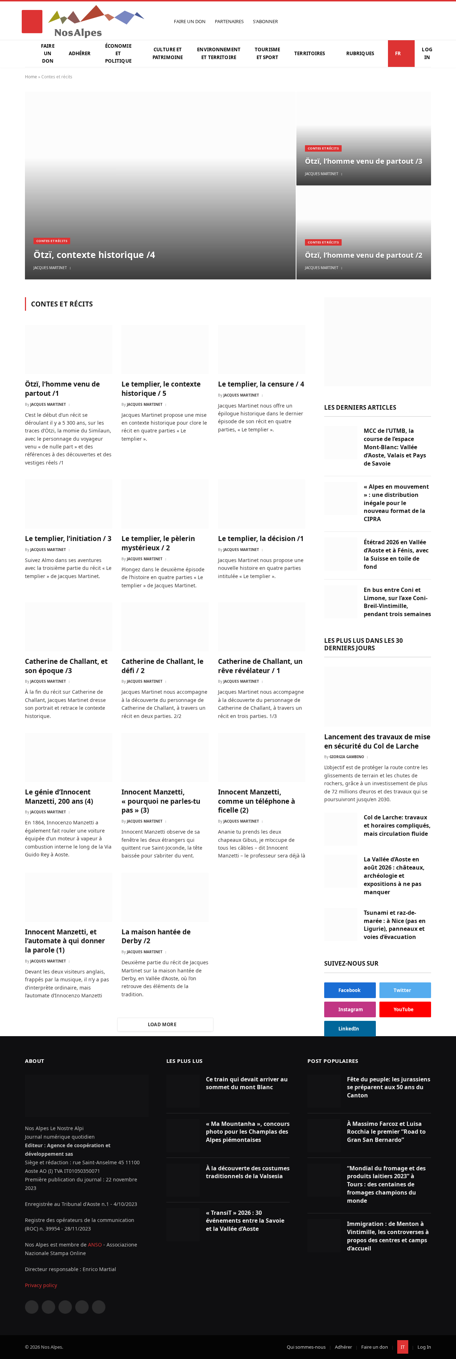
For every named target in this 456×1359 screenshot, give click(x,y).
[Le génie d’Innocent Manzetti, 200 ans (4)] (68, 757)
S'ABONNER (265, 21)
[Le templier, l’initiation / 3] (68, 504)
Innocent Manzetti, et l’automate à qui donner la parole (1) (65, 941)
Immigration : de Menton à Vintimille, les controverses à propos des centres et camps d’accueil (388, 1236)
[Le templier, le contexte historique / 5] (165, 349)
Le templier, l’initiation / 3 (68, 538)
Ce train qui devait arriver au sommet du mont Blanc (247, 1083)
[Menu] (32, 21)
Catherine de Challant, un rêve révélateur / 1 (260, 666)
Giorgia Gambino (347, 756)
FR (398, 53)
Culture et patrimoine (167, 53)
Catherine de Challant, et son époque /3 (66, 666)
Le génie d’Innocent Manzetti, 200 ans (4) (59, 797)
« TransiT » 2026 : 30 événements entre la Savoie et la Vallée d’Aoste (245, 1221)
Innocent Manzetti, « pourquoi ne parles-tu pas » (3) (160, 801)
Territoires (309, 53)
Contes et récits (51, 240)
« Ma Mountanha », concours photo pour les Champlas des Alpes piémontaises (248, 1132)
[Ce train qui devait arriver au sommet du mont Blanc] (183, 1091)
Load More (162, 1024)
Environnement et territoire (218, 53)
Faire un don (48, 53)
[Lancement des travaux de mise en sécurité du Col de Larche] (377, 697)
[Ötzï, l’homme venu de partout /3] (363, 138)
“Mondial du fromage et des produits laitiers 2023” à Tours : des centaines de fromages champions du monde (386, 1184)
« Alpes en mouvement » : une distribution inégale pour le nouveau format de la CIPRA (396, 503)
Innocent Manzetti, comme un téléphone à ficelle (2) (256, 801)
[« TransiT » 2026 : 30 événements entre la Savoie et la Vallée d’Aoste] (183, 1224)
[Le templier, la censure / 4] (261, 349)
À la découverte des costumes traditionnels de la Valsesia (248, 1172)
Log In (427, 53)
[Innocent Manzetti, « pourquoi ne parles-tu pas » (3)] (165, 757)
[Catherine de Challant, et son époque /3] (68, 626)
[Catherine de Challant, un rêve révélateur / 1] (261, 626)
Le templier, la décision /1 (261, 538)
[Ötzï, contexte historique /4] (160, 185)
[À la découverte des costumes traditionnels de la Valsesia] (183, 1180)
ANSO (95, 1244)
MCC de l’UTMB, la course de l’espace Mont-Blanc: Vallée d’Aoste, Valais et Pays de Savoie (395, 447)
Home (31, 77)
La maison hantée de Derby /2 (156, 937)
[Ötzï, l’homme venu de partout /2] (363, 232)
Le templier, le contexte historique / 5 (161, 389)
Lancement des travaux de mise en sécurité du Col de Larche (377, 742)
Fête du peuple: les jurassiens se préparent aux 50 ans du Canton (388, 1087)
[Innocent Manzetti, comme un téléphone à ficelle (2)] (261, 757)
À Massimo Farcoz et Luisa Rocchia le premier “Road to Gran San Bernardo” (386, 1132)
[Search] (427, 22)
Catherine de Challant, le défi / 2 (162, 666)
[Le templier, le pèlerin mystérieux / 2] (165, 504)
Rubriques (360, 53)
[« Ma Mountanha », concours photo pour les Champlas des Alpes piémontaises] (183, 1135)
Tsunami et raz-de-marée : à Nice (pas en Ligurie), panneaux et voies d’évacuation (395, 925)
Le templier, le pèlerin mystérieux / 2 (158, 543)
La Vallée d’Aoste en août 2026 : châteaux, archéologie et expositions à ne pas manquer (394, 875)
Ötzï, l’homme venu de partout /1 (62, 389)
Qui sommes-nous (306, 1347)
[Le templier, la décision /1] (261, 504)
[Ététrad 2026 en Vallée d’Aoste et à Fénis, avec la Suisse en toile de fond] (340, 554)
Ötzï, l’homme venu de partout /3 (363, 161)
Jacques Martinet (50, 267)
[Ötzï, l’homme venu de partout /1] (68, 349)
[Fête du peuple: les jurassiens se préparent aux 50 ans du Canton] (324, 1091)
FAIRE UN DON (190, 21)
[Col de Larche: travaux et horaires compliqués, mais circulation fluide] (340, 829)
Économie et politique (118, 53)
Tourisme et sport (267, 53)
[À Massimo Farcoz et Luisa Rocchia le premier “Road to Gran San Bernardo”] (324, 1135)
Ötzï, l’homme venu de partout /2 (363, 255)
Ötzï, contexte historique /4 (94, 254)
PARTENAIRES (229, 21)
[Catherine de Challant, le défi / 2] (165, 626)
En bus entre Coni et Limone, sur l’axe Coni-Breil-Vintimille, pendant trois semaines (397, 602)
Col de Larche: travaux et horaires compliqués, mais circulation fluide (397, 825)
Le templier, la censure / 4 (261, 384)
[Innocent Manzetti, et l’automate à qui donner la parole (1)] (68, 897)
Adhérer (80, 53)
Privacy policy (41, 1285)
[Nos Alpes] (96, 21)
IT (403, 1347)
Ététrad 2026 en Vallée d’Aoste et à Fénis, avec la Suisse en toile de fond (396, 554)
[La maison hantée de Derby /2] (165, 897)
